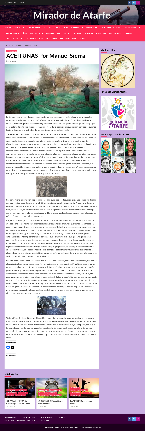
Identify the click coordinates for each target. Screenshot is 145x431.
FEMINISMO (130, 28)
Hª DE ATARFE (20, 28)
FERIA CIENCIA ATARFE (14, 39)
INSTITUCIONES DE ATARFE (67, 28)
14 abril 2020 (11, 406)
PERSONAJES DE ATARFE (112, 28)
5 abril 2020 (43, 406)
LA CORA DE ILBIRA (90, 28)
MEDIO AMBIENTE (55, 390)
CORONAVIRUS (21, 390)
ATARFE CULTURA (104, 33)
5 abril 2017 (75, 406)
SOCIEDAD (10, 395)
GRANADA (20, 420)
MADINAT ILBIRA (53, 33)
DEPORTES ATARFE (35, 39)
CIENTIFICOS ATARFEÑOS (16, 33)
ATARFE (8, 28)
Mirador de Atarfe (72, 15)
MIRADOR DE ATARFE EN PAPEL (73, 39)
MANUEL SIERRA (12, 51)
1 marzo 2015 (12, 61)
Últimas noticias (20, 395)
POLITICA (31, 420)
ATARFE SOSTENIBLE (123, 33)
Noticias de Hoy (23, 392)
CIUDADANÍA (51, 39)
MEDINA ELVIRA (36, 33)
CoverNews (84, 427)
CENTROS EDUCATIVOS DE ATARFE (78, 33)
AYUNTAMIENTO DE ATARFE (41, 28)
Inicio (22, 3)
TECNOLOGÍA (44, 420)
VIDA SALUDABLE (55, 395)
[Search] (139, 28)
